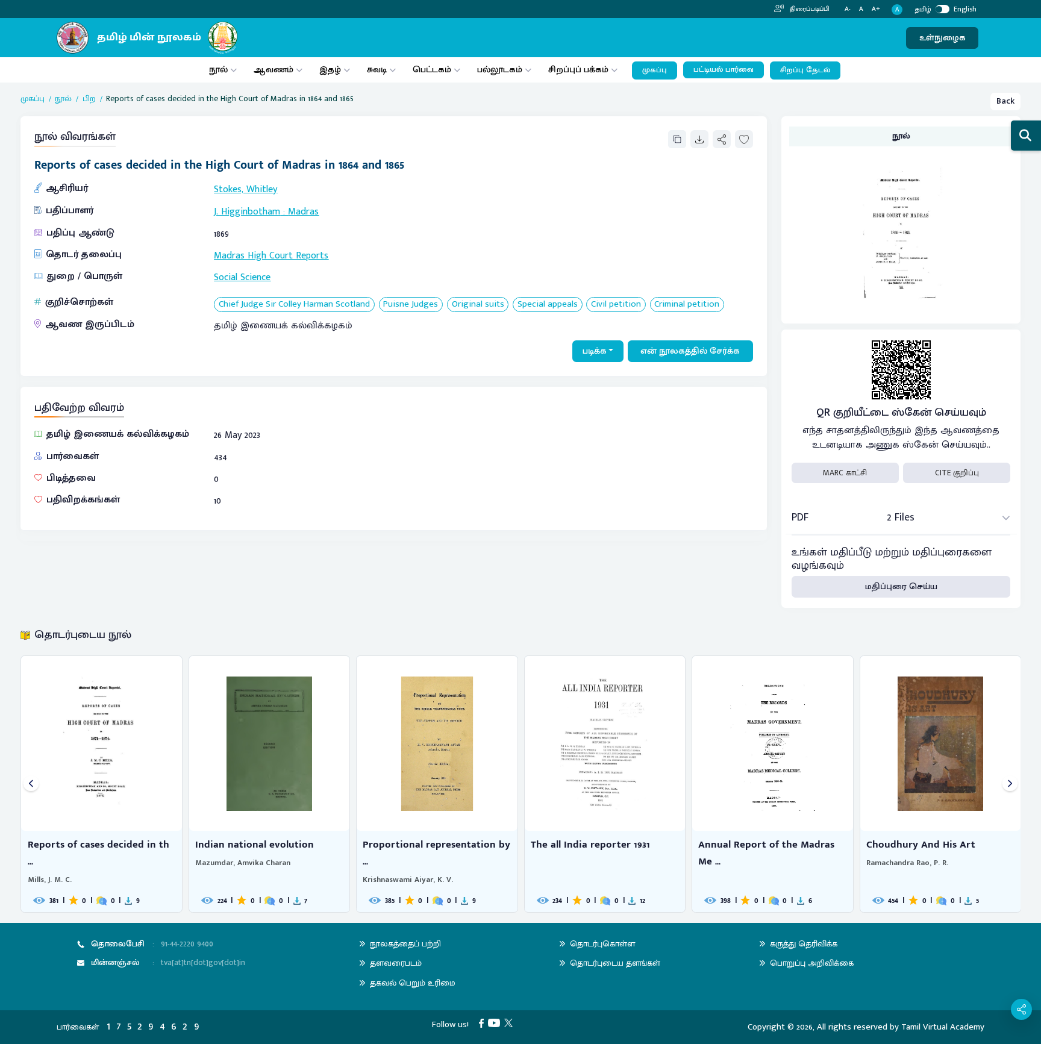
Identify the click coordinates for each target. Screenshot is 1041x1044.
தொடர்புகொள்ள (602, 943)
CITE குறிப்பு (957, 473)
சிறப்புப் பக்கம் (578, 69)
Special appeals (547, 304)
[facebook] (483, 1022)
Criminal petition (686, 304)
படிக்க (595, 350)
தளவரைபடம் (396, 963)
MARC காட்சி (845, 473)
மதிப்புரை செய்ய (901, 586)
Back (1005, 100)
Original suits (478, 304)
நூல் (218, 69)
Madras (303, 212)
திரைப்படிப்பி (809, 9)
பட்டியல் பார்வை (723, 69)
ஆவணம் (275, 69)
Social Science (242, 277)
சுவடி (377, 69)
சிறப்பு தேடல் (805, 70)
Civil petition (616, 304)
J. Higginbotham (247, 212)
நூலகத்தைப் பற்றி (405, 943)
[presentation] (31, 784)
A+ (876, 9)
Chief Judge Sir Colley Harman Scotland (294, 304)
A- (848, 9)
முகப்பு (654, 70)
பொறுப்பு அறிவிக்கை (812, 963)
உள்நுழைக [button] (942, 37)
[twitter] (510, 1022)
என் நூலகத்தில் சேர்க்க (690, 350)
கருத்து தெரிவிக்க (803, 943)
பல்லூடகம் (499, 69)
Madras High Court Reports (271, 256)
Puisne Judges (410, 304)
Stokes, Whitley (245, 189)
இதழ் (330, 69)
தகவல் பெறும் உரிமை (412, 983)
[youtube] (496, 1022)
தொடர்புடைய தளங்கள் (615, 963)
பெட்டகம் (432, 69)
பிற (89, 99)
